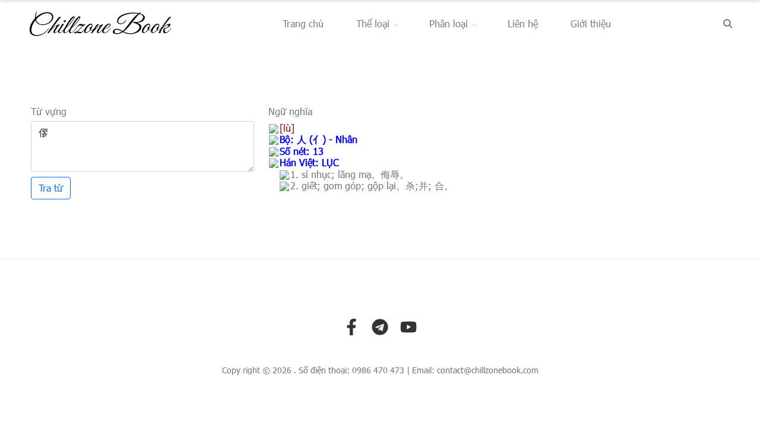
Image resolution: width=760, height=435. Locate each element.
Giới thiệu (591, 23)
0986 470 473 (378, 370)
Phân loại (448, 23)
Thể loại (373, 23)
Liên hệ (523, 23)
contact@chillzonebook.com (488, 370)
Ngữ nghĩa (290, 111)
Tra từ (51, 188)
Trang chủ (303, 23)
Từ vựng (48, 111)
